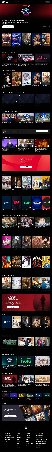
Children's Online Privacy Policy (41, 439)
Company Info (7, 439)
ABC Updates (7, 433)
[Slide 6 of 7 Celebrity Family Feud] (48, 26)
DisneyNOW (19, 437)
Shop (6, 441)
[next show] (50, 16)
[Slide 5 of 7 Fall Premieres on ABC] (47, 26)
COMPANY (7, 430)
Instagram (28, 435)
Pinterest (28, 437)
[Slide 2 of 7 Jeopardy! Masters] (43, 26)
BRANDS (18, 430)
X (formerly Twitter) (29, 443)
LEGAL (37, 430)
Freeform (18, 441)
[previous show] (2, 16)
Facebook (28, 433)
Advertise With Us (8, 435)
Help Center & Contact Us (9, 437)
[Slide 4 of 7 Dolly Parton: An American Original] (45, 26)
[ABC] (3, 2)
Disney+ (18, 435)
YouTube (27, 445)
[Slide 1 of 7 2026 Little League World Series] (42, 26)
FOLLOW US (28, 430)
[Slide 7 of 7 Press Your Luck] (49, 26)
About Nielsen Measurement (41, 443)
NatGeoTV (18, 447)
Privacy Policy (38, 447)
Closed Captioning (39, 437)
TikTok (27, 441)
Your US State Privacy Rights (41, 441)
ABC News (18, 433)
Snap (27, 439)
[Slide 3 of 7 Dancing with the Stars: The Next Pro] (44, 26)
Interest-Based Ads (39, 435)
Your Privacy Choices (39, 433)
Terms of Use (38, 445)
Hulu (17, 445)
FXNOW (18, 443)
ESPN (18, 439)
